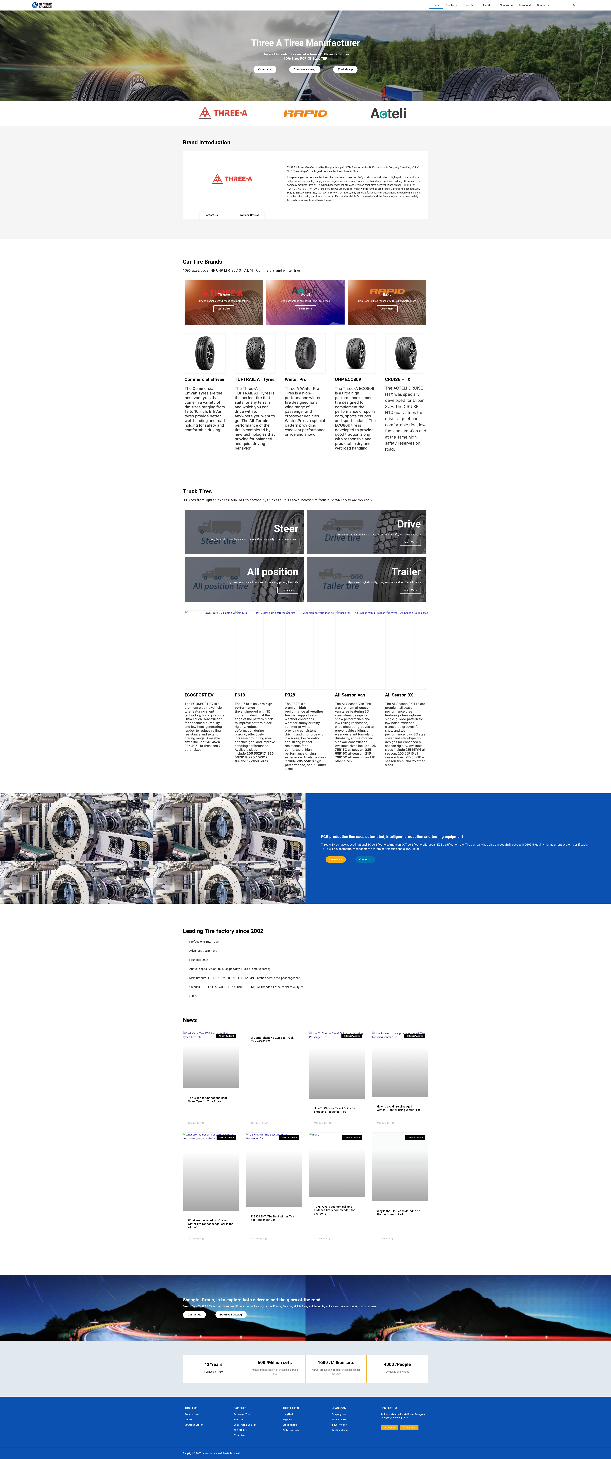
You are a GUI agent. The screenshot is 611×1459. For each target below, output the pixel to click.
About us (488, 5)
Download (525, 5)
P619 (240, 695)
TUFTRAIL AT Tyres (255, 379)
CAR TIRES (240, 1408)
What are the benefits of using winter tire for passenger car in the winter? (210, 1224)
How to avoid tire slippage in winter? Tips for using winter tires (399, 1108)
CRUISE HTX (397, 379)
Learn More (224, 308)
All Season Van (350, 695)
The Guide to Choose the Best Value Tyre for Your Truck (207, 1099)
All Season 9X (399, 695)
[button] (574, 5)
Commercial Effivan (204, 379)
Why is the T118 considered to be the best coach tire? (398, 1212)
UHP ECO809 (348, 379)
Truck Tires (469, 5)
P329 (290, 695)
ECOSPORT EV (199, 695)
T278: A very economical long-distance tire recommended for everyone (334, 1210)
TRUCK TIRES (291, 1408)
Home (436, 5)
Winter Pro (295, 379)
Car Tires (451, 5)
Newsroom (506, 5)
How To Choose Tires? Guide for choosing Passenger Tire (335, 1110)
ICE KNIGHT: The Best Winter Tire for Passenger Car (272, 1218)
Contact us (543, 5)
